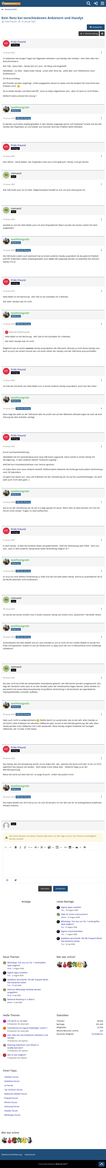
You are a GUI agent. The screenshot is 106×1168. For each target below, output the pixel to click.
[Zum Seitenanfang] (102, 1164)
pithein (63, 917)
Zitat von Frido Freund (19, 332)
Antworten (60, 888)
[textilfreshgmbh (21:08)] (60, 964)
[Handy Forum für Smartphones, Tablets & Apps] (11, 3)
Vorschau (45, 888)
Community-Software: (53, 1164)
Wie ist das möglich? (16, 1055)
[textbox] (53, 863)
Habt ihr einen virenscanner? (74, 914)
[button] (7, 880)
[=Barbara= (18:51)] (65, 964)
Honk (9, 968)
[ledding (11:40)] (79, 964)
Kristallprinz (97, 1034)
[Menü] (102, 3)
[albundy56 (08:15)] (84, 964)
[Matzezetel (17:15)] (70, 964)
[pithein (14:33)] (74, 964)
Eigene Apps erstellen (71, 907)
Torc (62, 910)
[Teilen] (102, 33)
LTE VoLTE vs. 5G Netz (17, 1021)
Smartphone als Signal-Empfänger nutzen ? (27, 1028)
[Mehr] (101, 52)
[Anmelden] (95, 3)
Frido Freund (11, 21)
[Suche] (88, 3)
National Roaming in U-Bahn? (21, 999)
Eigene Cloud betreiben (72, 931)
